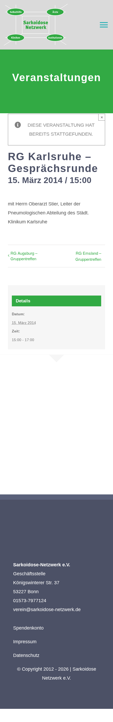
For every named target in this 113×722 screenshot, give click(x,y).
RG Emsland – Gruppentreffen (88, 256)
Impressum (25, 641)
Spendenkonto (28, 628)
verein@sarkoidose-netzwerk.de (47, 609)
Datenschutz (26, 655)
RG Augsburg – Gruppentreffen (24, 255)
